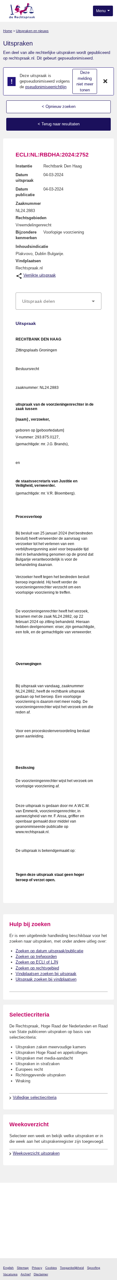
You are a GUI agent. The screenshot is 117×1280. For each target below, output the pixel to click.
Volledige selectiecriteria (34, 1097)
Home (7, 31)
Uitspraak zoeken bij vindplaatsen (46, 979)
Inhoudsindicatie (32, 246)
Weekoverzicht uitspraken (36, 1153)
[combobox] (58, 301)
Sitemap (23, 1267)
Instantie (24, 166)
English (8, 1267)
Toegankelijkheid (72, 1267)
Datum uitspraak (24, 177)
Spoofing (93, 1267)
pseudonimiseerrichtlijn (45, 87)
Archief (26, 1274)
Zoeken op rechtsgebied (37, 968)
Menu (101, 11)
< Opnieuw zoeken (59, 106)
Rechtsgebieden (31, 217)
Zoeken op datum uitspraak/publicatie (49, 951)
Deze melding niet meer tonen (84, 81)
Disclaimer (41, 1274)
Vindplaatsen (28, 260)
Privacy (37, 1267)
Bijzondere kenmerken (26, 235)
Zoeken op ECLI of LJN (37, 962)
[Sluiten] (105, 81)
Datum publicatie (25, 192)
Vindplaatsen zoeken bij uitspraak (46, 973)
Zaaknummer (28, 203)
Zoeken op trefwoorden (36, 956)
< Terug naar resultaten (59, 124)
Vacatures (10, 1274)
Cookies (51, 1267)
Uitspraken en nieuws (32, 31)
